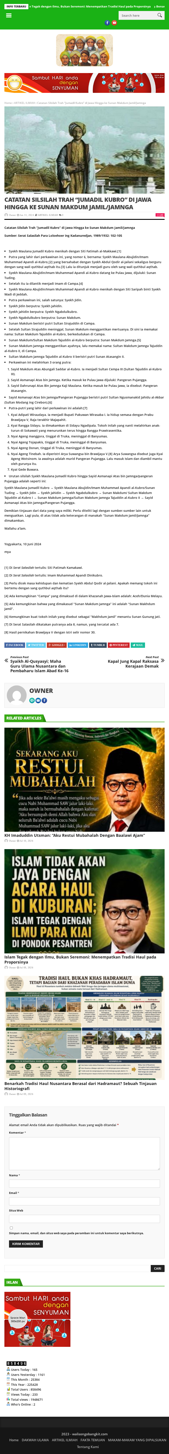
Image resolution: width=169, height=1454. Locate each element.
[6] (50, 402)
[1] (119, 251)
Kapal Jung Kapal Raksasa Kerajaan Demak (133, 661)
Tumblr (99, 645)
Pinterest (120, 645)
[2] (51, 262)
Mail (139, 645)
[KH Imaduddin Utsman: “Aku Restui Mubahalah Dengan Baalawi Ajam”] (84, 780)
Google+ (58, 645)
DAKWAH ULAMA (35, 1440)
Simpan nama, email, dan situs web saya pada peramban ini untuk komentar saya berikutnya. (76, 1233)
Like (161, 215)
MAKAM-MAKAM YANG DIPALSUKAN (137, 1440)
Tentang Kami (88, 1447)
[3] (63, 267)
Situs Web (16, 1210)
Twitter (37, 645)
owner (12, 215)
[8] (110, 454)
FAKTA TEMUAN (93, 1440)
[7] (85, 408)
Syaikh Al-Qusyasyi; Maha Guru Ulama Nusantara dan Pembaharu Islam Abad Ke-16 (39, 664)
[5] (139, 340)
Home (8, 103)
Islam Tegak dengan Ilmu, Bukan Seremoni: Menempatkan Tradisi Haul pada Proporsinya (80, 959)
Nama (14, 1175)
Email (14, 1193)
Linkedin (79, 645)
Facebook (16, 645)
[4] (81, 283)
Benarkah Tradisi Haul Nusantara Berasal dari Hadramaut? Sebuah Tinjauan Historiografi (80, 1086)
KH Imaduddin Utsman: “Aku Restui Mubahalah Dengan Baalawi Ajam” (74, 835)
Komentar (17, 1133)
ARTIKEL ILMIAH (24, 103)
